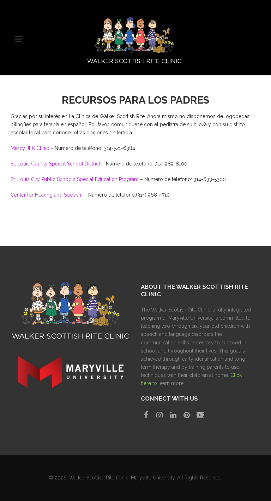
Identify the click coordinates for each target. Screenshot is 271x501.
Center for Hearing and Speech (47, 195)
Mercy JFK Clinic (30, 148)
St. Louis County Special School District (55, 164)
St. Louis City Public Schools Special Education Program (75, 179)
